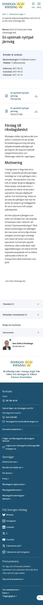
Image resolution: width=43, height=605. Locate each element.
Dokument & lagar (16, 14)
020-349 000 (11, 417)
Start (4, 14)
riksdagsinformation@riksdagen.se (22, 421)
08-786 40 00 (11, 400)
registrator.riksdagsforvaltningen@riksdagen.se (23, 447)
